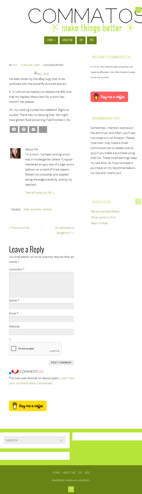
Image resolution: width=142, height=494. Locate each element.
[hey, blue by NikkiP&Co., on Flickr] (41, 74)
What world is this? (103, 217)
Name (14, 300)
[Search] (61, 440)
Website (14, 326)
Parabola (70, 480)
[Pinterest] (138, 202)
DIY (80, 472)
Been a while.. (100, 223)
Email (13, 313)
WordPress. (84, 480)
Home (56, 472)
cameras (47, 209)
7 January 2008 (30, 65)
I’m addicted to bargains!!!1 (64, 230)
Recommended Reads (105, 211)
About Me (69, 472)
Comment (16, 269)
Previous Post (19, 228)
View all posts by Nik (40, 192)
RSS (87, 472)
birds (26, 209)
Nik (15, 65)
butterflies (35, 209)
